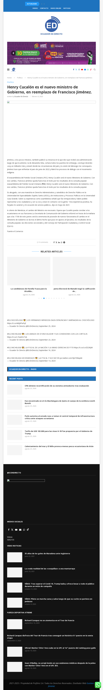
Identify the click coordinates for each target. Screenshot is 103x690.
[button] (42, 4)
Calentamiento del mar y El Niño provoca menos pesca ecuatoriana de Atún (59, 446)
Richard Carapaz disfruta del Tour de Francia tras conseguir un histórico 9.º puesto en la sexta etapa (50, 636)
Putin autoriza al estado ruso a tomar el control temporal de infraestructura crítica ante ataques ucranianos (60, 417)
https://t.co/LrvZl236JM (83, 347)
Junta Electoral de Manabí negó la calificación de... (74, 290)
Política (19, 78)
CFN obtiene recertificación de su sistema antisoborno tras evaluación (57, 386)
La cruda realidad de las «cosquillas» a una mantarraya (50, 568)
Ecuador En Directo (21, 96)
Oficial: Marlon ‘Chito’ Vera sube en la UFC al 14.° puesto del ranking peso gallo (60, 648)
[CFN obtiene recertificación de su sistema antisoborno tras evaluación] (14, 390)
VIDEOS (35, 8)
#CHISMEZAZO (28, 358)
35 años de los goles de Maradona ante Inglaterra (47, 553)
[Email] (85, 69)
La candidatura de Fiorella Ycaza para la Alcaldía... (29, 290)
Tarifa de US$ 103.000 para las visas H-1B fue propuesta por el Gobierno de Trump (58, 432)
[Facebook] (73, 69)
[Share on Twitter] (56, 242)
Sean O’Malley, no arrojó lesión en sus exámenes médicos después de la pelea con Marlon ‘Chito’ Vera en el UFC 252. (60, 664)
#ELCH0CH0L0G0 (14, 334)
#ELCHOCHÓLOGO (15, 320)
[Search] (94, 69)
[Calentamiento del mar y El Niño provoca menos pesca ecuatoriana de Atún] (14, 450)
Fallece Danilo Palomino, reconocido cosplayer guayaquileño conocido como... (60, 4)
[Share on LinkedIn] (59, 242)
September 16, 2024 (47, 350)
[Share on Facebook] (54, 242)
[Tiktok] (91, 69)
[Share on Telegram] (64, 242)
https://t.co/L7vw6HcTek (17, 337)
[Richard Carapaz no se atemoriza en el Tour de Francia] (14, 624)
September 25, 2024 (47, 326)
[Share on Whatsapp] (61, 242)
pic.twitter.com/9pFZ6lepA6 (71, 358)
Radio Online (56, 8)
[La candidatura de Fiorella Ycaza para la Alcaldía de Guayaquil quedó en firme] (28, 271)
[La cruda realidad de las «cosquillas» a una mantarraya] (14, 572)
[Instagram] (79, 69)
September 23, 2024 (47, 340)
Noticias (66, 8)
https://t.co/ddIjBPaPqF (16, 323)
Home (9, 78)
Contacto (44, 8)
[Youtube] (82, 69)
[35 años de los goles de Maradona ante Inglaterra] (14, 557)
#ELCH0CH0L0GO (14, 358)
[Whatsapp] (88, 69)
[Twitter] (76, 69)
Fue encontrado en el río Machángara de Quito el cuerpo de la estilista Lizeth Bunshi (60, 402)
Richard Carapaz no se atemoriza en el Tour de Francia (49, 620)
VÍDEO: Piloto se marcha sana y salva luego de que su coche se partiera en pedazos (58, 600)
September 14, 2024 (47, 361)
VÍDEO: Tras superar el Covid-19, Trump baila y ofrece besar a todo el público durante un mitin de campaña (59, 585)
